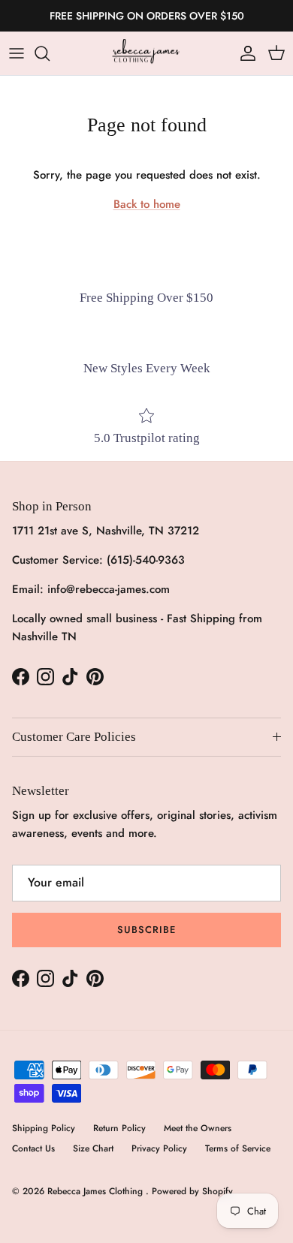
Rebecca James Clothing (96, 1191)
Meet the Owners (197, 1128)
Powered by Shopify (192, 1191)
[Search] (49, 53)
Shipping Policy (43, 1128)
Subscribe (146, 929)
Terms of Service (237, 1148)
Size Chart (93, 1148)
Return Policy (119, 1128)
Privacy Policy (159, 1148)
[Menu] (16, 53)
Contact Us (33, 1148)
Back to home (146, 204)
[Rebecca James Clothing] (146, 53)
